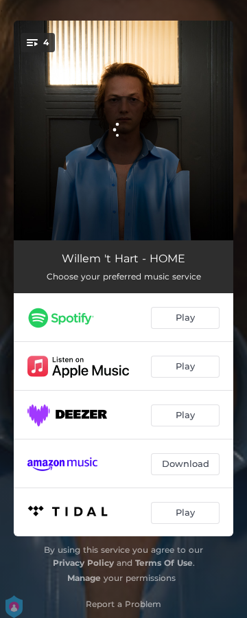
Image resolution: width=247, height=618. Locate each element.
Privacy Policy (83, 563)
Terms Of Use (164, 563)
